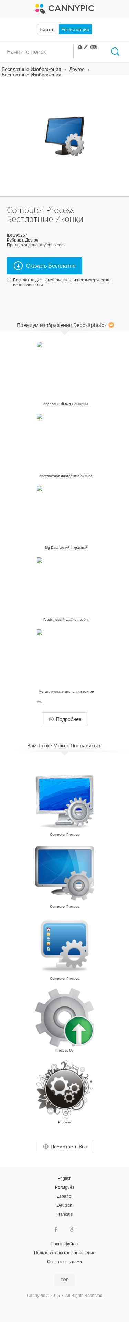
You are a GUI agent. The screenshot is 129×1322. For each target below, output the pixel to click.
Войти (46, 29)
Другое (32, 240)
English (64, 1178)
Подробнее (69, 719)
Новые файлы (64, 1243)
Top (64, 1280)
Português (64, 1187)
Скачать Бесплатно (51, 266)
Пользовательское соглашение (64, 1252)
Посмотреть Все (69, 1146)
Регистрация (75, 29)
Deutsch (64, 1205)
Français (64, 1214)
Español (64, 1196)
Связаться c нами (64, 1261)
